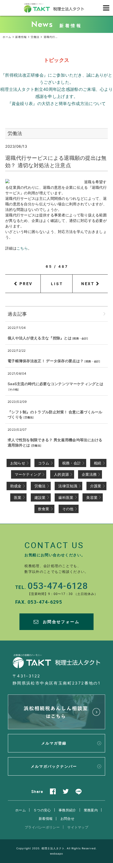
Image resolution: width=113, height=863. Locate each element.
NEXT (87, 283)
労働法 (29, 417)
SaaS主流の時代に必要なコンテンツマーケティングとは (55, 383)
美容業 (91, 497)
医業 (18, 497)
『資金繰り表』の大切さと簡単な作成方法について (56, 103)
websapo (56, 853)
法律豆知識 (67, 486)
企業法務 (89, 474)
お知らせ (17, 463)
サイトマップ (77, 827)
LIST (57, 283)
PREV (26, 283)
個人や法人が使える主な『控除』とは (39, 338)
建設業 (40, 497)
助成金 (16, 486)
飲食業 (43, 509)
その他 (13, 389)
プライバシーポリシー (42, 827)
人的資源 (61, 474)
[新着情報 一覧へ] (104, 313)
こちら (22, 248)
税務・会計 (80, 338)
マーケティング (28, 474)
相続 (97, 463)
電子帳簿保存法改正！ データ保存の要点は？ (46, 361)
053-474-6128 (58, 585)
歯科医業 (65, 497)
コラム (43, 463)
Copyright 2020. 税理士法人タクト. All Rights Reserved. (56, 848)
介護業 (95, 486)
